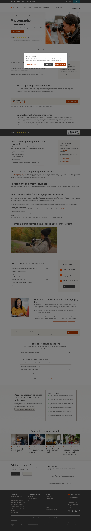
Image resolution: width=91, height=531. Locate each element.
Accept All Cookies (60, 64)
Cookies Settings (31, 64)
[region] (46, 60)
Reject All (48, 64)
